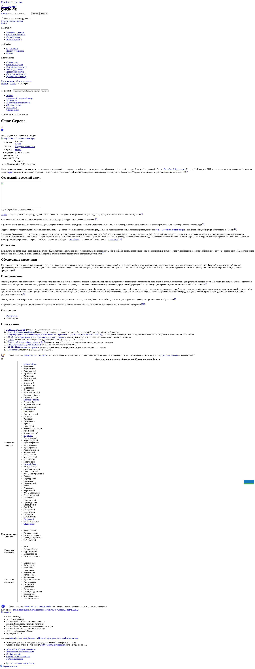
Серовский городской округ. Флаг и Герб (26, 342)
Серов (18, 144)
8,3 (17, 347)
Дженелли (32, 638)
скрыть (44, 91)
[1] (187, 171)
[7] (14, 270)
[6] (103, 253)
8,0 (9, 347)
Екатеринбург (30, 364)
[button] (2, 18)
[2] (142, 214)
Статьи (13, 83)
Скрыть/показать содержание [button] (14, 114)
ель (163, 230)
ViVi (25, 638)
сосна (157, 230)
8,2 (15, 347)
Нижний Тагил (30, 464)
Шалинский (29, 524)
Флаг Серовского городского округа (24, 344)
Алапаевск (74, 240)
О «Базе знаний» (14, 654)
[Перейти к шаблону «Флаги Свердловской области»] (2, 359)
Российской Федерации (174, 169)
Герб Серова (12, 316)
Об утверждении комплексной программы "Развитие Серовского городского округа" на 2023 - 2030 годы (56, 334)
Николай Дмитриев (47, 638)
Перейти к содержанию (11, 2)
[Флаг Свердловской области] (249, 484)
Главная (4, 83)
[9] (144, 304)
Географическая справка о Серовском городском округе (39, 337)
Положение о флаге (28, 347)
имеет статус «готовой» (35, 355)
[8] (206, 284)
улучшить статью (169, 355)
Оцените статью (10, 666)
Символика (13, 350)
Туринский (29, 519)
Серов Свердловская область (21, 332)
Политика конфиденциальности (20, 649)
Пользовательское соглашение (20, 652)
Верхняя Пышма (31, 400)
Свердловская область (25, 146)
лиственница (178, 230)
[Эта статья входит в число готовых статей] (2, 127)
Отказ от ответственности (18, 656)
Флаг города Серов (16, 329)
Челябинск (113, 240)
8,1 (12, 347)
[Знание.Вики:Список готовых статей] (3, 356)
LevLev (18, 638)
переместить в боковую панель (26, 91)
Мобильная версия (14, 659)
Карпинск (28, 435)
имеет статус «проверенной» (37, 606)
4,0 (9, 337)
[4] (203, 224)
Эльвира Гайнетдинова (67, 638)
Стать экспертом (23, 81)
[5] (121, 239)
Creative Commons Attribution (52, 645)
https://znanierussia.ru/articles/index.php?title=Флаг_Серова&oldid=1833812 (45, 610)
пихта (168, 230)
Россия (18, 149)
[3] (96, 219)
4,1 (12, 337)
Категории (6, 612)
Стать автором (7, 81)
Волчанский (29, 409)
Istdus (11, 638)
